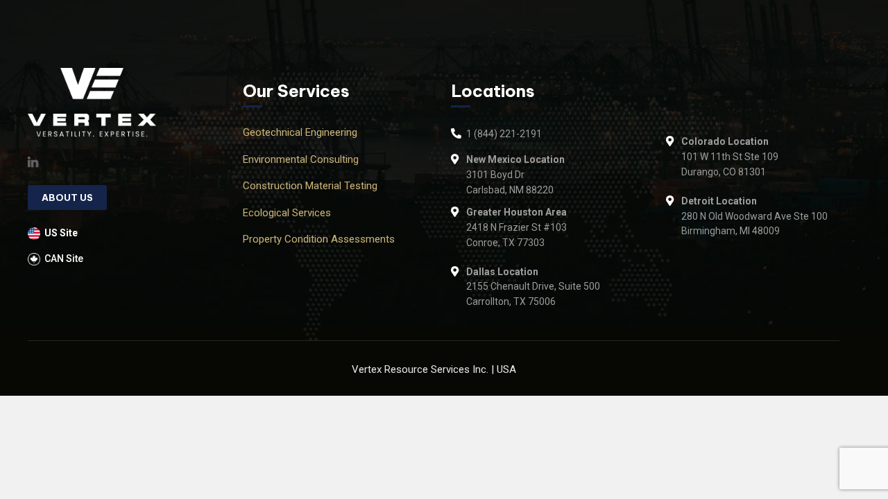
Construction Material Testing (310, 186)
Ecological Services (287, 213)
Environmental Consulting (301, 159)
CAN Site (63, 258)
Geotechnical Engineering (300, 132)
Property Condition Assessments (319, 239)
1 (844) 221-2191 (504, 133)
